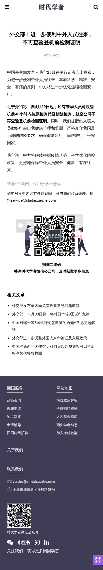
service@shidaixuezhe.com (34, 481)
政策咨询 (14, 400)
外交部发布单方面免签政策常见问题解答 (46, 305)
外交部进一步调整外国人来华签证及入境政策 (49, 338)
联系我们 (15, 469)
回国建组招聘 (17, 433)
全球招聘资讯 (67, 408)
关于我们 (15, 450)
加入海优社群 (67, 433)
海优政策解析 (67, 400)
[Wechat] (12, 542)
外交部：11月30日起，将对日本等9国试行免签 (51, 314)
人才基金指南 (67, 417)
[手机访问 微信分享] (98, 560)
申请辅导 (14, 425)
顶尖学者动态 (67, 425)
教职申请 (14, 408)
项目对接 (14, 417)
